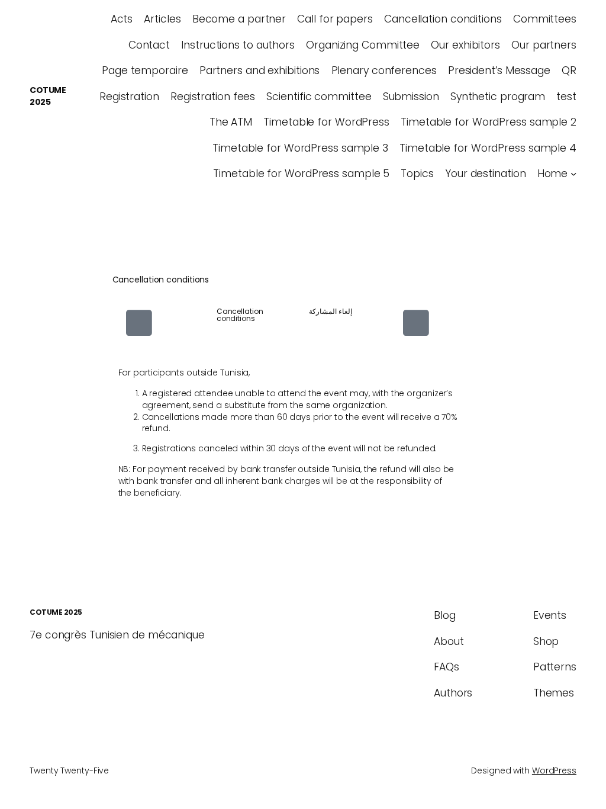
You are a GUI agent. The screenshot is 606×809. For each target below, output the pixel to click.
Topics (417, 173)
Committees (544, 19)
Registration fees (212, 96)
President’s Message (499, 70)
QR (569, 70)
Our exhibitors (465, 45)
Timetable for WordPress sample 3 (300, 148)
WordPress (554, 770)
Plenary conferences (384, 70)
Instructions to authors (238, 45)
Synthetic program (497, 96)
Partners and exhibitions (259, 70)
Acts (122, 19)
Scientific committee (318, 96)
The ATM (230, 122)
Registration (129, 96)
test (566, 96)
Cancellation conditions (443, 19)
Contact (149, 45)
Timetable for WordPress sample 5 (301, 173)
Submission (411, 96)
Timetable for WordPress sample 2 (488, 122)
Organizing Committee (363, 45)
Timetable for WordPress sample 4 (487, 148)
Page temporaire (145, 70)
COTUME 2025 (48, 96)
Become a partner (239, 19)
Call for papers (335, 19)
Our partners (543, 45)
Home (552, 173)
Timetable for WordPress (326, 122)
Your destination (485, 173)
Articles (162, 19)
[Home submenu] (573, 173)
